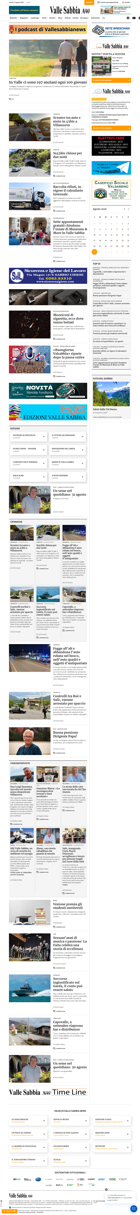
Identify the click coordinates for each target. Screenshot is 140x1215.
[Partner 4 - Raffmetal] (48, 1179)
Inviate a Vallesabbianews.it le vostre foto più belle (107, 420)
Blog (60, 18)
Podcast (68, 18)
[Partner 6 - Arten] (70, 1179)
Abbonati (89, 2)
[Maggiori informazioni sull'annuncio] (101, 69)
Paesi (44, 18)
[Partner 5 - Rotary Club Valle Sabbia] (59, 1179)
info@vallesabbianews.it (103, 1201)
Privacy (1, 1204)
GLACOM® (40, 1212)
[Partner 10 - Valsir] (101, 1179)
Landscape (35, 18)
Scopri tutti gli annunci (102, 83)
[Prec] (124, 211)
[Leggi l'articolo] (48, 58)
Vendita (96, 61)
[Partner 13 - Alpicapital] (48, 1185)
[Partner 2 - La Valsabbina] (27, 1179)
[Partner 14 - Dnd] (59, 1185)
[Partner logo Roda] (80, 1185)
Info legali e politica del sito (27, 1212)
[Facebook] (128, 18)
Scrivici (75, 18)
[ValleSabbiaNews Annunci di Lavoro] (111, 96)
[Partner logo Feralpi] (70, 1185)
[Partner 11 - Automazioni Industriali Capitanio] (112, 1179)
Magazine (24, 18)
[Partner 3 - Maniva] (38, 1179)
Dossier (52, 18)
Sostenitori (95, 18)
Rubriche (13, 18)
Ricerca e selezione (99, 101)
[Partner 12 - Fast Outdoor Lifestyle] (123, 1179)
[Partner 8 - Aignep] (91, 1179)
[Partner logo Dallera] (80, 1179)
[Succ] (129, 211)
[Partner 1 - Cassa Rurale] (17, 1179)
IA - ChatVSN (8, 1211)
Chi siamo (84, 18)
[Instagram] (134, 18)
